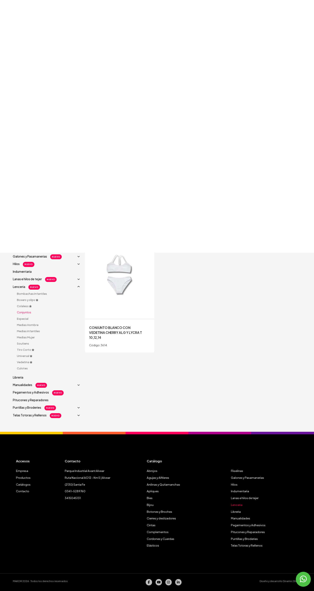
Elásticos (153, 545)
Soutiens (23, 343)
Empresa (22, 471)
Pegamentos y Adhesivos (37, 392)
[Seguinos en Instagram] (168, 582)
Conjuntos (24, 312)
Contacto (22, 491)
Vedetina (23, 362)
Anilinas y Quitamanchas (163, 484)
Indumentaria (22, 271)
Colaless (23, 306)
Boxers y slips (26, 300)
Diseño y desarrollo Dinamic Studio (280, 581)
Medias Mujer (26, 337)
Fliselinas (237, 471)
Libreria (18, 377)
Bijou (150, 505)
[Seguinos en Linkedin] (178, 582)
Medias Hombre (27, 325)
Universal (23, 356)
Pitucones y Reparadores (30, 400)
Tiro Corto (24, 349)
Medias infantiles (28, 331)
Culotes (22, 368)
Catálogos (23, 484)
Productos (23, 477)
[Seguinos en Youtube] (159, 582)
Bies (150, 498)
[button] (47, 256)
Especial (22, 318)
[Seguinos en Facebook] (149, 582)
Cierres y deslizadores (161, 518)
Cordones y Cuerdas (160, 539)
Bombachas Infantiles (32, 293)
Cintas (151, 525)
